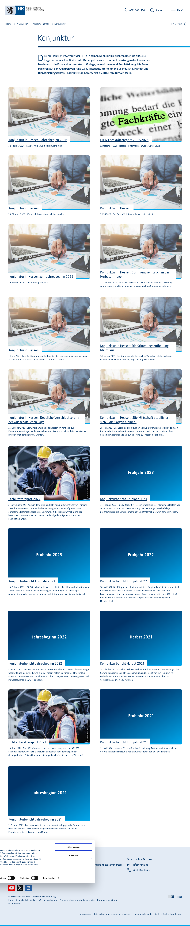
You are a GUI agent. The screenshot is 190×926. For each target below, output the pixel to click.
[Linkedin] (28, 888)
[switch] (11, 878)
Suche (158, 10)
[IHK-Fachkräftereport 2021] (49, 724)
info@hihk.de (140, 865)
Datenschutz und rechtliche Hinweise (111, 914)
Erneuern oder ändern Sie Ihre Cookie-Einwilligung (157, 914)
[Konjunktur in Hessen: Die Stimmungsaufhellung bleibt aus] (141, 329)
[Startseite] (24, 10)
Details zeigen (49, 878)
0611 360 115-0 (137, 10)
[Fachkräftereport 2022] (49, 483)
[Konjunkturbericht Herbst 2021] (141, 646)
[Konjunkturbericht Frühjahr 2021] (141, 724)
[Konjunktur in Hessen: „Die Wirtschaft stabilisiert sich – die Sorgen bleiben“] (141, 404)
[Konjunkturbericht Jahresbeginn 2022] (49, 646)
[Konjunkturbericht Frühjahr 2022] (141, 566)
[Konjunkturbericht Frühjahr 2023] (141, 483)
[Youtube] (11, 888)
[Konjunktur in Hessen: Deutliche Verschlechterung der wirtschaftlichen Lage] (49, 404)
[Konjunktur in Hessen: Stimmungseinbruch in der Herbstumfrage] (141, 257)
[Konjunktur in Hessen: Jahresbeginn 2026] (49, 117)
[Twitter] (20, 888)
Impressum (85, 914)
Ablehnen (73, 855)
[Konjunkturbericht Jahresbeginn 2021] (49, 800)
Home (8, 23)
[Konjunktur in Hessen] (49, 186)
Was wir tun (22, 23)
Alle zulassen (73, 847)
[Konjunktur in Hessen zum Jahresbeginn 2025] (49, 257)
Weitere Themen (41, 23)
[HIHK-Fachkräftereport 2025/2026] (141, 117)
